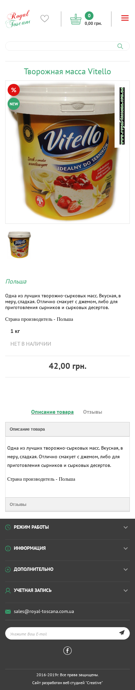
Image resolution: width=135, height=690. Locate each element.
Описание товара (52, 411)
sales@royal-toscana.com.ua (44, 611)
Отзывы (92, 411)
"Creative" (94, 682)
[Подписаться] (122, 633)
